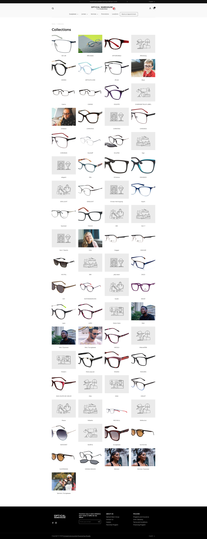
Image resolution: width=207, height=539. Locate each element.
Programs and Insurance (141, 517)
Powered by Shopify (84, 536)
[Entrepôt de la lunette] (103, 8)
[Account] (150, 8)
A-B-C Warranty (138, 519)
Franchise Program (112, 525)
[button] (53, 8)
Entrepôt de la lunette (70, 536)
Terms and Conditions (140, 522)
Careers (108, 522)
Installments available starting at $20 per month (103, 1)
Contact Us (109, 519)
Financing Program (139, 525)
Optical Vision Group (112, 517)
